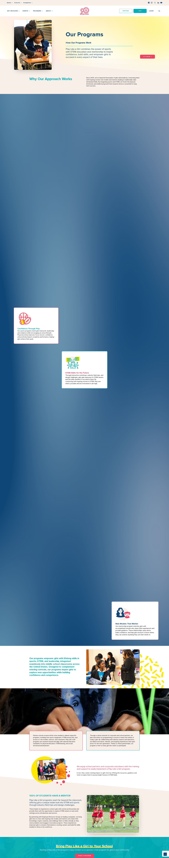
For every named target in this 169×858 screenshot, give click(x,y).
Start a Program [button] (84, 855)
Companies (27, 3)
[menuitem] (9, 3)
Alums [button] (9, 3)
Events (25, 11)
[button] (148, 2)
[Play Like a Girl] (84, 11)
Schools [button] (17, 3)
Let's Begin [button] (146, 56)
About (48, 11)
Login (151, 11)
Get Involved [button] (12, 11)
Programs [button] (37, 11)
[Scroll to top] (165, 854)
